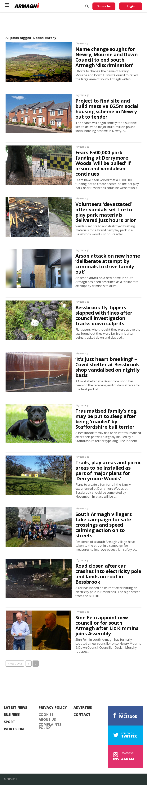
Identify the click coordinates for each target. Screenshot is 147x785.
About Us (47, 719)
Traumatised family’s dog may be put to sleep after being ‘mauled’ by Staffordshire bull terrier (106, 419)
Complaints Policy (50, 726)
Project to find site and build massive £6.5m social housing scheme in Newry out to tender (107, 109)
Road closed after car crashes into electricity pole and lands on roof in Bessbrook (108, 574)
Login (131, 6)
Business (12, 714)
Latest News (15, 707)
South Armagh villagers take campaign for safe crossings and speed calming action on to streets (103, 525)
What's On (14, 729)
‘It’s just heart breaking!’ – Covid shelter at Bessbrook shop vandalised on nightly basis (107, 367)
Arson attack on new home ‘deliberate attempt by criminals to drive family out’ (107, 264)
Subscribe (104, 6)
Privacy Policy (53, 707)
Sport (9, 722)
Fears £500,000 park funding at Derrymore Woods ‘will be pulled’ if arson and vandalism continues (103, 163)
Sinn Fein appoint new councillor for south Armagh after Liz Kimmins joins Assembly (107, 625)
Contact (82, 714)
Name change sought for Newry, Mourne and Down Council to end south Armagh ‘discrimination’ (106, 57)
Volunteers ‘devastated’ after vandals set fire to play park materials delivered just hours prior (105, 212)
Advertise (83, 707)
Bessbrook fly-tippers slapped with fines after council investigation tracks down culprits (103, 315)
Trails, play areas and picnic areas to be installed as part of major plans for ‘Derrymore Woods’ (108, 470)
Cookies (46, 714)
